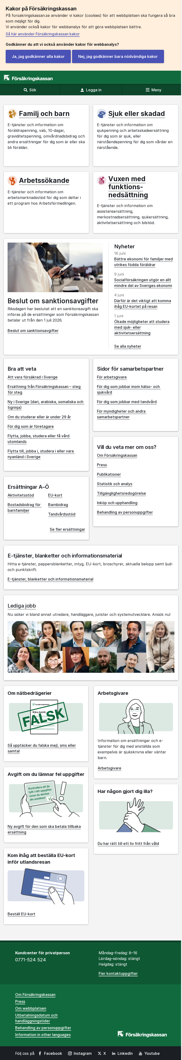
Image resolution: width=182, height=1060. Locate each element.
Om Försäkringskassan (117, 455)
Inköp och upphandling (117, 502)
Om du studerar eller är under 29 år (39, 417)
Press (102, 464)
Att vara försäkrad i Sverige (33, 377)
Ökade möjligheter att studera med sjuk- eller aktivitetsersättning (141, 327)
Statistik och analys (114, 483)
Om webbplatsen (30, 1008)
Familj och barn (44, 114)
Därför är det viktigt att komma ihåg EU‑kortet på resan (142, 303)
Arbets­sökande (44, 180)
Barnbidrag (58, 504)
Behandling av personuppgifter (125, 512)
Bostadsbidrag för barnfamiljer (24, 507)
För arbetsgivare (112, 377)
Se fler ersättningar (67, 529)
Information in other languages (43, 1034)
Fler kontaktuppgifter (118, 973)
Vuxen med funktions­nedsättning (128, 187)
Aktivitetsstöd (21, 495)
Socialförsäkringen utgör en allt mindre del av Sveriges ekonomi (143, 282)
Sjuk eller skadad (136, 114)
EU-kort (55, 495)
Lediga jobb (22, 606)
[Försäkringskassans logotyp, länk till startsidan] (28, 78)
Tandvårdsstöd (61, 514)
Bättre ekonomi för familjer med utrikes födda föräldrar (143, 262)
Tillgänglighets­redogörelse (121, 493)
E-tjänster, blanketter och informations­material (50, 579)
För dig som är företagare (31, 426)
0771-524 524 (30, 960)
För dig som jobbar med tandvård (127, 401)
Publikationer (109, 474)
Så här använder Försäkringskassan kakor (43, 34)
